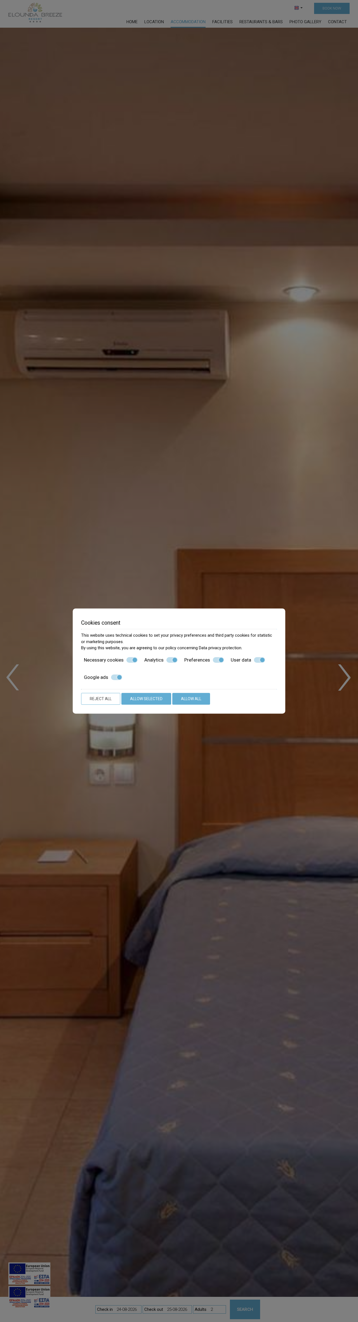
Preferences (197, 660)
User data (241, 660)
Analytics (154, 660)
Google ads (96, 677)
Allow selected (146, 699)
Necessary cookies (104, 660)
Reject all (101, 699)
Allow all (191, 699)
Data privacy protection (220, 647)
